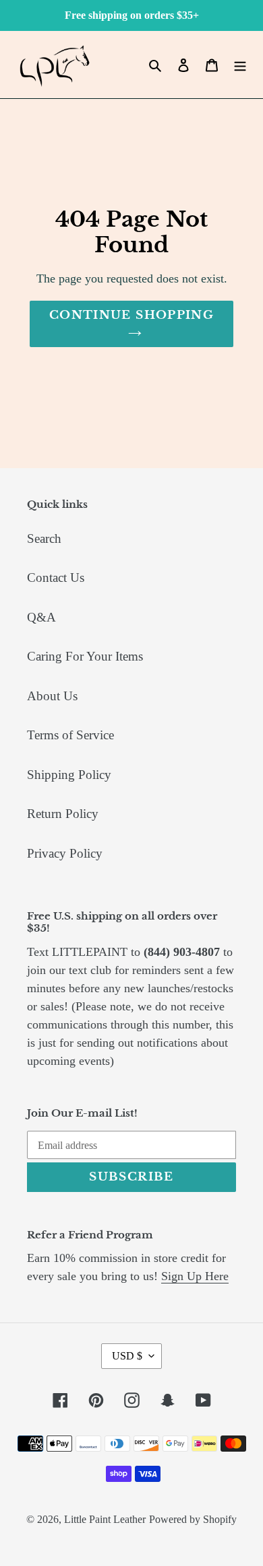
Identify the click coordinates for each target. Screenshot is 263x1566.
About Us (52, 696)
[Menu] (240, 64)
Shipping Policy (69, 775)
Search (44, 538)
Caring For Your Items (85, 656)
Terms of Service (70, 735)
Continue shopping (131, 315)
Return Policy (62, 814)
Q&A (41, 617)
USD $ (127, 1356)
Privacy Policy (65, 853)
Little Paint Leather (105, 1519)
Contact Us (55, 577)
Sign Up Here (195, 1276)
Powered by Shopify (193, 1519)
